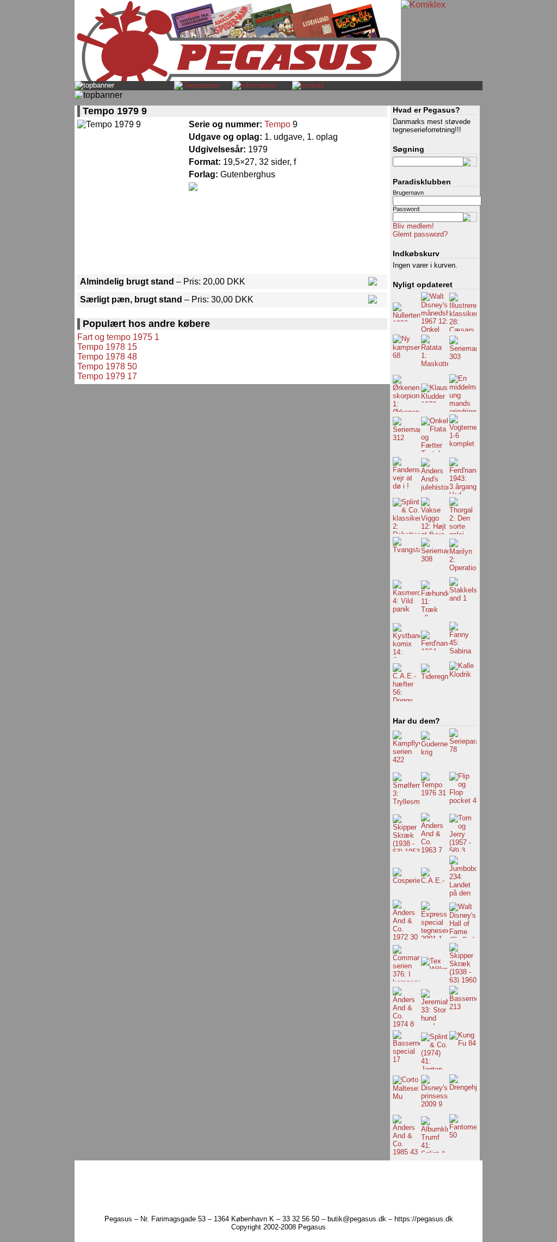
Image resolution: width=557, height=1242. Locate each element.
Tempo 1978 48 (107, 356)
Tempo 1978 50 (107, 366)
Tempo (277, 124)
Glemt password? (420, 234)
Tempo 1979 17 (107, 376)
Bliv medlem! (413, 226)
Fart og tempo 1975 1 (118, 337)
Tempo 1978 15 (107, 346)
